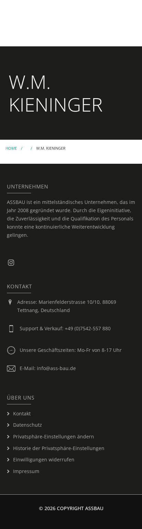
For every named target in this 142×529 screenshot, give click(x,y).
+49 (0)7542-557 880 (88, 328)
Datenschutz (27, 425)
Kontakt (22, 413)
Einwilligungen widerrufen (43, 459)
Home (11, 148)
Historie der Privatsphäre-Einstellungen (58, 448)
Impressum (26, 471)
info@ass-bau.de (56, 368)
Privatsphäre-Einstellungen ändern (53, 436)
